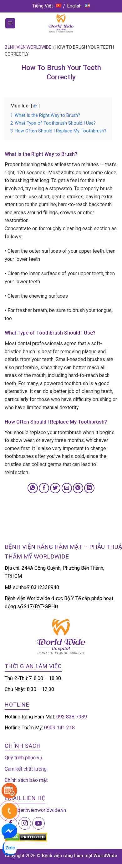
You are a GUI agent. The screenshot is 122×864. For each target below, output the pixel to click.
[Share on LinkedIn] (89, 488)
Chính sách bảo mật (26, 780)
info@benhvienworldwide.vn (35, 810)
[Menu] (10, 23)
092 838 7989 (71, 717)
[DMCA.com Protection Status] (26, 837)
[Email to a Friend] (67, 488)
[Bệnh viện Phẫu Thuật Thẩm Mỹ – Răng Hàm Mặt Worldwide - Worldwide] (61, 23)
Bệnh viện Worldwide (28, 47)
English (74, 6)
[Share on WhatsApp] (33, 488)
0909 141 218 (59, 728)
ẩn (35, 106)
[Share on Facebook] (44, 488)
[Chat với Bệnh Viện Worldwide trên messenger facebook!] (9, 831)
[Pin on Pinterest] (78, 488)
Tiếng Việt (42, 6)
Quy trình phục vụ (23, 758)
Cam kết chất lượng (26, 769)
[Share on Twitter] (55, 488)
